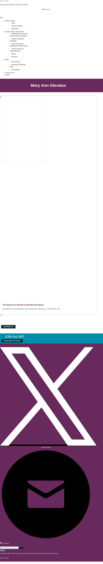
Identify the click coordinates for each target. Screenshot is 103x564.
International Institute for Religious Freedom (14, 4)
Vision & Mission (17, 26)
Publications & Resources (14, 31)
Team (13, 23)
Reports (14, 57)
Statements (15, 69)
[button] (46, 18)
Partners (14, 29)
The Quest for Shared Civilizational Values (23, 305)
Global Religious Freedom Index (17, 50)
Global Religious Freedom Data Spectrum (19, 45)
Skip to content (4, 1)
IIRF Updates (15, 61)
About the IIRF (10, 21)
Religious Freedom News (17, 65)
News (7, 59)
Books (13, 54)
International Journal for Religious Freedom (19, 35)
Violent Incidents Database (17, 40)
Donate (7, 74)
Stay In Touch (10, 72)
